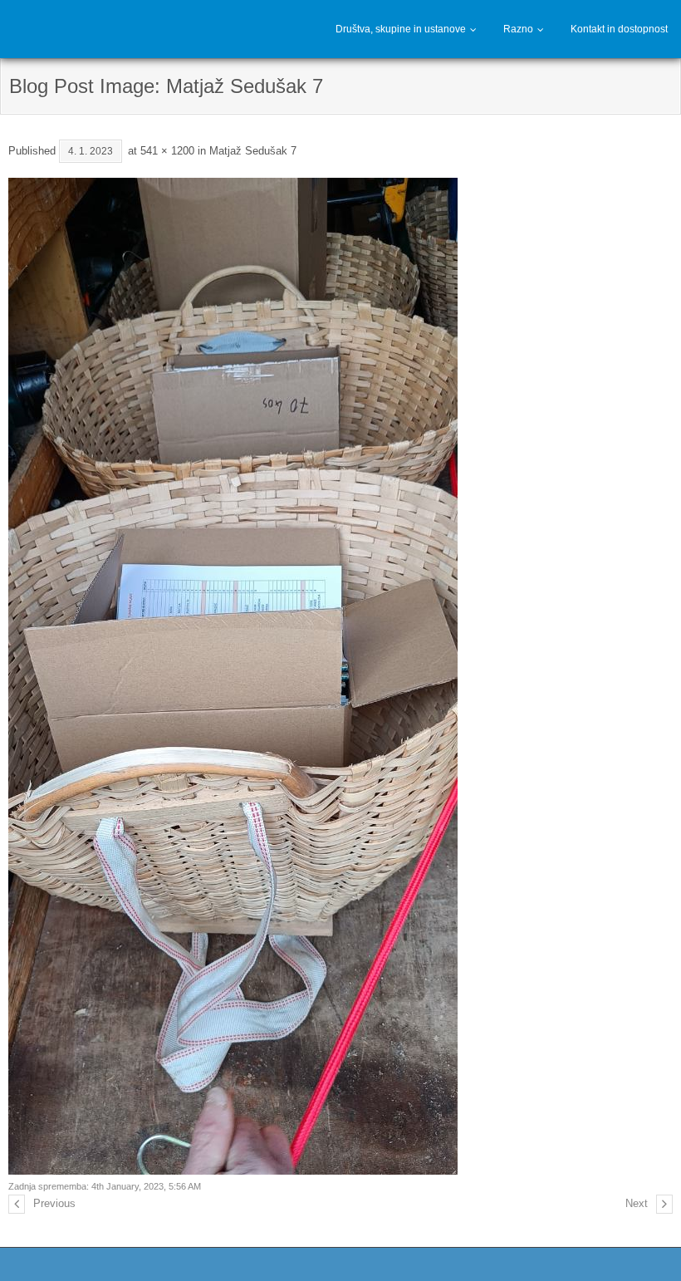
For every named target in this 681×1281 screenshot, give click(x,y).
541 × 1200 (167, 151)
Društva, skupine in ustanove (401, 29)
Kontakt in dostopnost (619, 29)
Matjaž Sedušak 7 (252, 151)
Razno (518, 29)
